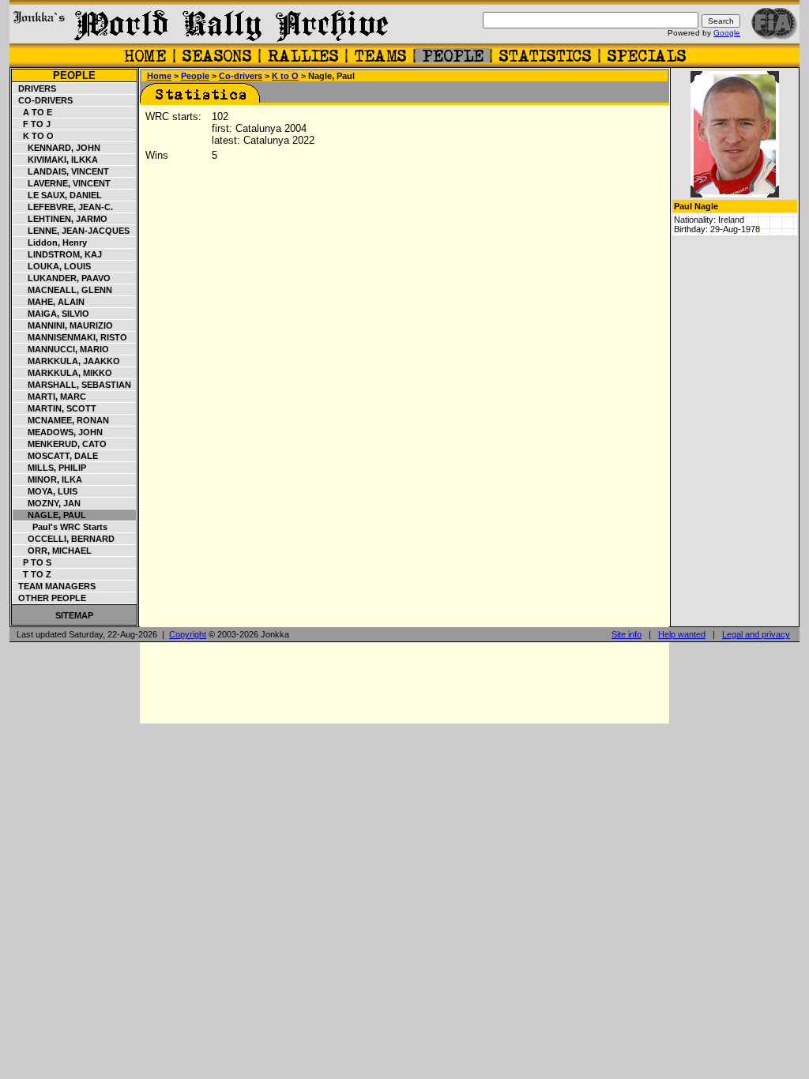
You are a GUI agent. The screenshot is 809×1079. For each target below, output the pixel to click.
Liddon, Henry (50, 242)
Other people (49, 598)
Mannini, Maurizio (63, 325)
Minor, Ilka (47, 479)
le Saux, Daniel (57, 195)
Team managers (54, 586)
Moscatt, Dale (55, 456)
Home (159, 76)
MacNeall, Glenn (62, 290)
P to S (32, 562)
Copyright (187, 634)
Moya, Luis (45, 491)
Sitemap (74, 615)
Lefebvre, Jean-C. (63, 207)
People (74, 75)
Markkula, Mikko (62, 373)
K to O (33, 136)
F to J (32, 124)
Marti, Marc (49, 396)
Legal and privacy (756, 634)
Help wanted (682, 634)
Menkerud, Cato (60, 444)
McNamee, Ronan (61, 420)
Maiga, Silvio (51, 313)
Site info (626, 634)
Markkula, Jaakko (66, 361)
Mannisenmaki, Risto (70, 337)
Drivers (34, 88)
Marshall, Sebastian (72, 384)
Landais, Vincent (61, 171)
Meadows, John (58, 432)
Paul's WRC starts (60, 527)
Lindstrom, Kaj (57, 254)
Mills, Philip (49, 467)
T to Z (32, 574)
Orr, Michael (52, 550)
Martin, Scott (54, 408)
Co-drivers (43, 100)
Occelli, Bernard (64, 538)
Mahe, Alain (49, 301)
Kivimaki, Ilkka (55, 159)
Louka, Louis (52, 266)
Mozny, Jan (47, 503)
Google (726, 32)
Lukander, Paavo (62, 278)
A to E (32, 112)
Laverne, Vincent (62, 183)
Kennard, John (56, 147)
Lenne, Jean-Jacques (71, 230)
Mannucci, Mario (61, 349)
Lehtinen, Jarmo (60, 219)
